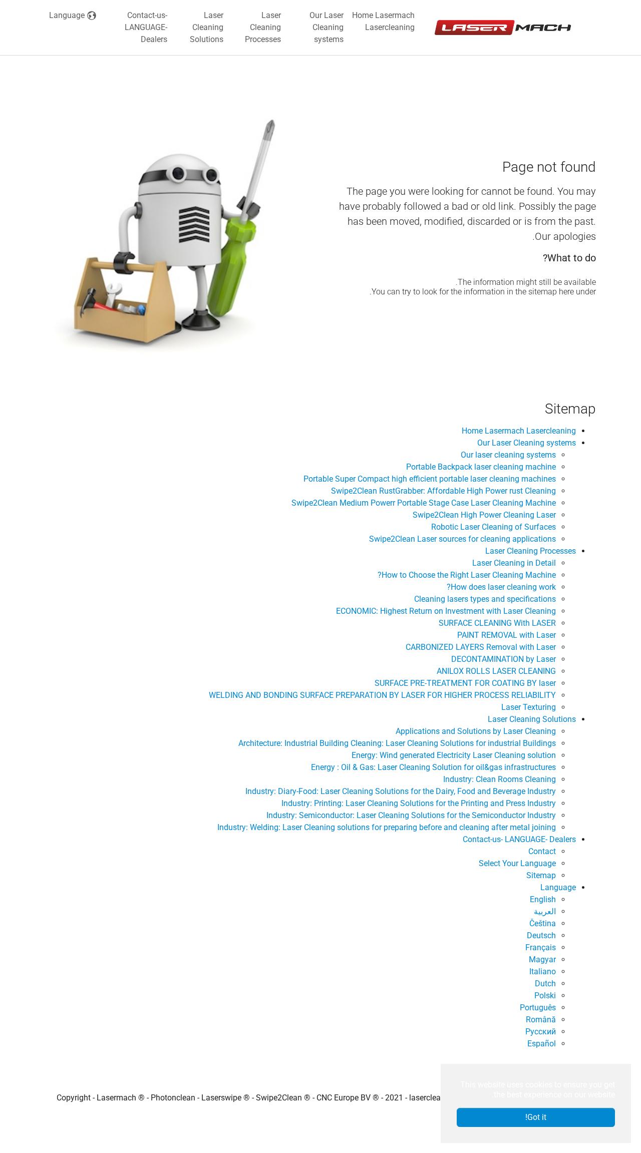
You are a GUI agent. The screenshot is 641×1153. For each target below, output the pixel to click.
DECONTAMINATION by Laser (503, 659)
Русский (540, 1031)
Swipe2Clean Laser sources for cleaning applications (462, 539)
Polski (545, 995)
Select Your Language (517, 863)
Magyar (542, 959)
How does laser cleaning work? (501, 587)
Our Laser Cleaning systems (526, 443)
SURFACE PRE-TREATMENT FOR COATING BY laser (465, 683)
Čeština (542, 923)
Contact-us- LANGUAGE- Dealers (519, 839)
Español (541, 1043)
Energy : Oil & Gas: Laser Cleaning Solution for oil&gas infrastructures (433, 767)
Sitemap (541, 875)
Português (538, 1007)
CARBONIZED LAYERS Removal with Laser (481, 647)
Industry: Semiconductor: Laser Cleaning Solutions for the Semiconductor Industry (411, 815)
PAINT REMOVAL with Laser (506, 635)
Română (541, 1019)
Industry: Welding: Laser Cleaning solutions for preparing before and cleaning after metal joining (386, 827)
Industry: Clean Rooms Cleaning (499, 779)
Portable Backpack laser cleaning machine (481, 467)
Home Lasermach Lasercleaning (519, 431)
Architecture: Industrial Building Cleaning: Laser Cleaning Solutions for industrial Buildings (397, 743)
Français (540, 947)
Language (558, 887)
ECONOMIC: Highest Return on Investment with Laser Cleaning (446, 611)
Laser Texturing (528, 707)
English (543, 899)
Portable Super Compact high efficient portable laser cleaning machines (429, 479)
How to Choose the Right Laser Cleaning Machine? (467, 575)
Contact (542, 851)
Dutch (545, 983)
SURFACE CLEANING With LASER (497, 623)
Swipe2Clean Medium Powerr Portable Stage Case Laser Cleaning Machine (423, 503)
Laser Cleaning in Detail (514, 563)
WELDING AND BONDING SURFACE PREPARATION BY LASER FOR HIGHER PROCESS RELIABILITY (382, 695)
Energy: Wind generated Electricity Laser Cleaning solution (454, 755)
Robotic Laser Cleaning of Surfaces (493, 527)
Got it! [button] (535, 1117)
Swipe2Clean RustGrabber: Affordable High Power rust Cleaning (443, 491)
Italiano (542, 971)
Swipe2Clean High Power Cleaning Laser (484, 515)
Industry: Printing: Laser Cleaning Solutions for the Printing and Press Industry (418, 803)
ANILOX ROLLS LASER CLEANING (496, 671)
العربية (545, 911)
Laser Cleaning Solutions (532, 719)
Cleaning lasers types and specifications (485, 599)
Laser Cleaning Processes (530, 551)
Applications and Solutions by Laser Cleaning (476, 731)
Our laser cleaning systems (508, 455)
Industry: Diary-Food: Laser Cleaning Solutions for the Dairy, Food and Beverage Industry (400, 791)
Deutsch (541, 935)
